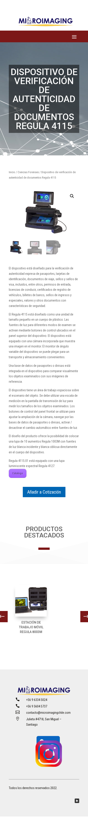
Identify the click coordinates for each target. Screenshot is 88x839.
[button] (72, 196)
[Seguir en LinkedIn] (77, 801)
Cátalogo (17, 473)
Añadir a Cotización (44, 492)
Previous (5, 616)
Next (82, 616)
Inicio (12, 172)
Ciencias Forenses (28, 172)
